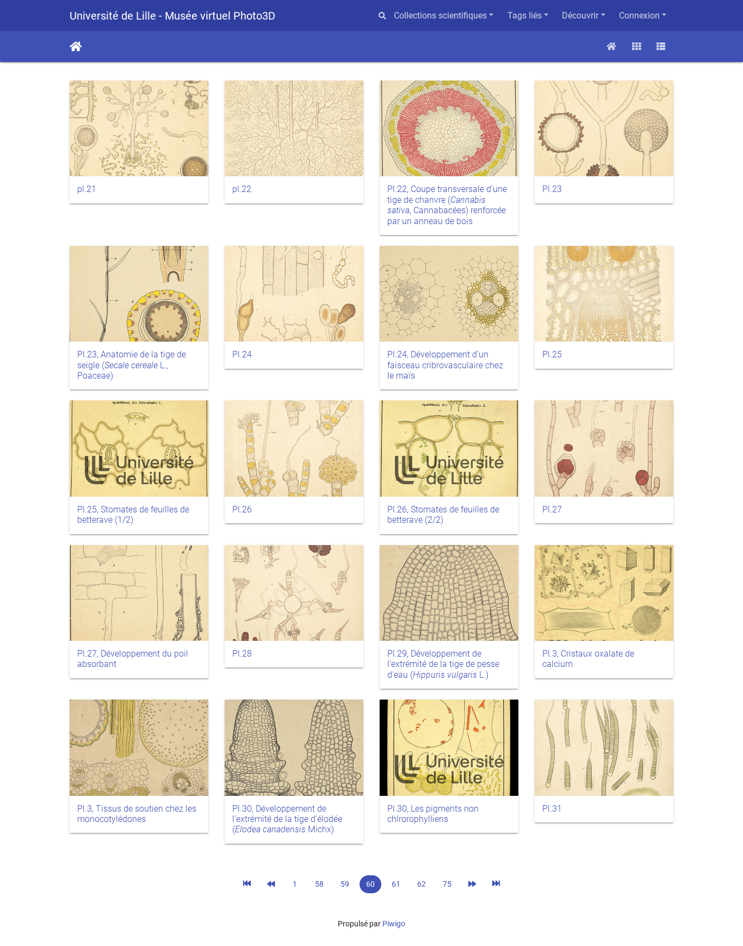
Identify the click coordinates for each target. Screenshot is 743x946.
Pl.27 (552, 509)
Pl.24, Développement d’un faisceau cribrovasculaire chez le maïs (445, 365)
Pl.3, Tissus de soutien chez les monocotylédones (136, 813)
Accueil (76, 47)
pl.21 (86, 189)
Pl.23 (552, 189)
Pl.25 (552, 354)
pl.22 (241, 189)
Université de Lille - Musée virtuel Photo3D (172, 15)
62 (421, 884)
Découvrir (580, 15)
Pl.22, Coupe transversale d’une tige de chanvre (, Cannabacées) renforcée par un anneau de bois (447, 205)
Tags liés (524, 15)
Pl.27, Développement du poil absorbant (132, 658)
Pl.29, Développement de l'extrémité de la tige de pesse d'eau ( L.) (443, 664)
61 (396, 884)
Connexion (639, 15)
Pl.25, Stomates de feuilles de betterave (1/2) (133, 514)
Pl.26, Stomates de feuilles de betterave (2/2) (443, 514)
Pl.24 (242, 354)
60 (370, 884)
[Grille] (636, 46)
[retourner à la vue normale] (611, 46)
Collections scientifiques (440, 15)
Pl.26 (242, 509)
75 (447, 884)
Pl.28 (242, 653)
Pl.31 (552, 808)
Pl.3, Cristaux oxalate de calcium (588, 658)
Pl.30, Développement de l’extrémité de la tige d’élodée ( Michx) (287, 819)
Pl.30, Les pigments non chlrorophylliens (433, 813)
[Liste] (660, 46)
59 (344, 884)
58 (319, 884)
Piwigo (393, 923)
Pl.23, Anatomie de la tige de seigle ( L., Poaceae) (131, 365)
